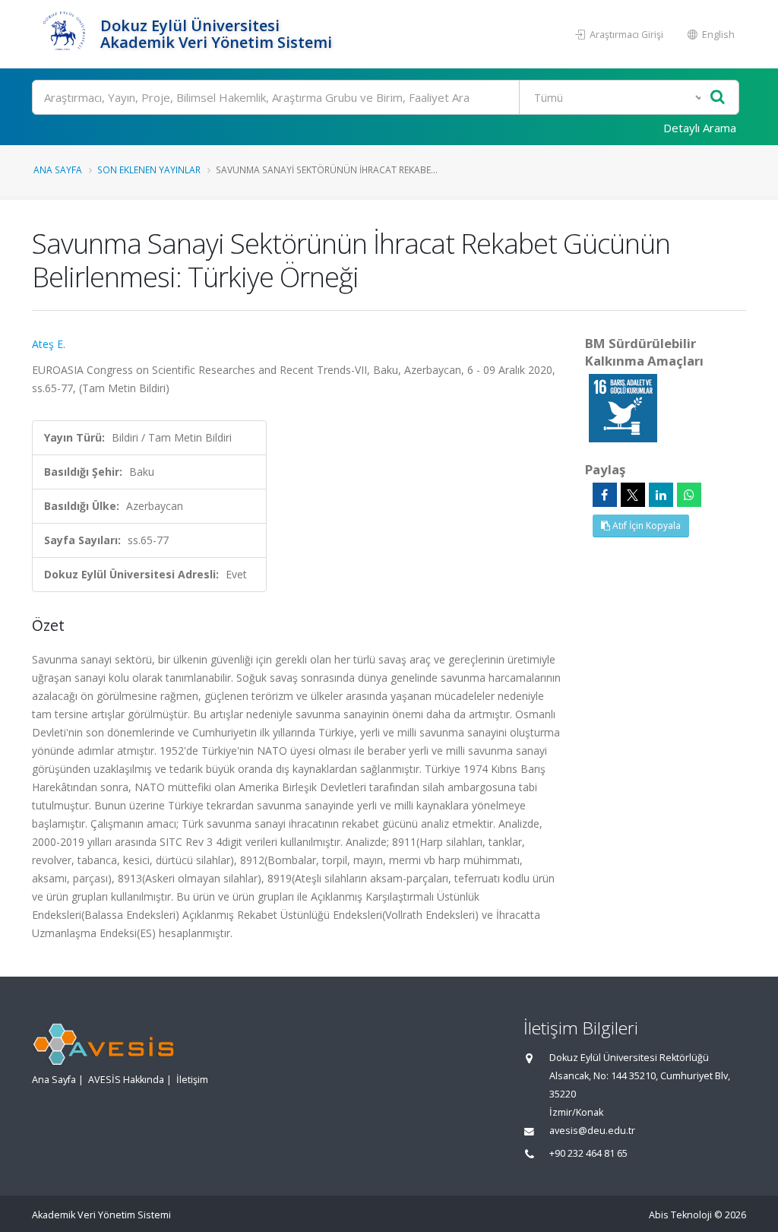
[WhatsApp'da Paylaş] (689, 495)
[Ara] (718, 98)
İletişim (192, 1079)
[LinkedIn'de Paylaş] (661, 495)
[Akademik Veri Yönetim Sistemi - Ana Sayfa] (64, 34)
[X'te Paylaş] (633, 495)
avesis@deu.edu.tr (592, 1130)
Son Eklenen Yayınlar (149, 169)
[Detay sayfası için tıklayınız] (623, 407)
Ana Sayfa (57, 169)
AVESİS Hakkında (126, 1079)
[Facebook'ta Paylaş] (605, 495)
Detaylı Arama (699, 127)
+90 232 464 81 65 (588, 1153)
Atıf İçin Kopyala (645, 525)
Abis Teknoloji (680, 1214)
